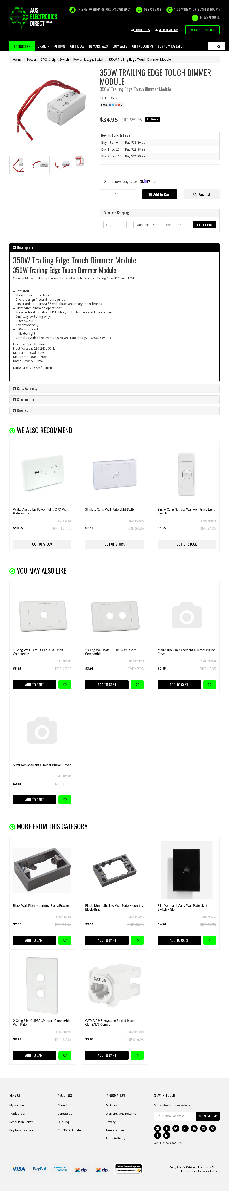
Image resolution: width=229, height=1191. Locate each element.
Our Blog (63, 1122)
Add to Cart (161, 194)
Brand (42, 45)
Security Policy (115, 1138)
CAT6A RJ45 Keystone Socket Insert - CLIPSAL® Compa (111, 1022)
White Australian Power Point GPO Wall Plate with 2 (40, 511)
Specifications (26, 399)
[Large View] (18, 165)
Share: (105, 105)
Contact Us (65, 1114)
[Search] (219, 46)
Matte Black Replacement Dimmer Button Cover (187, 652)
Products (21, 46)
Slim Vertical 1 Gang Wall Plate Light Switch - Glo (182, 907)
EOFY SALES (120, 45)
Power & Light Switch (88, 59)
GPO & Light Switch (54, 59)
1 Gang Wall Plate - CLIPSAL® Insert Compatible (38, 652)
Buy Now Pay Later (22, 1130)
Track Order (17, 1114)
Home (61, 45)
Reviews (22, 410)
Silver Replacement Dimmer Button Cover (42, 765)
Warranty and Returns (121, 1114)
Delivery (111, 1105)
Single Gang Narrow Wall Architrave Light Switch (186, 511)
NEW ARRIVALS (98, 45)
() (203, 30)
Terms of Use (115, 1130)
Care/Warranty (26, 388)
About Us (64, 1105)
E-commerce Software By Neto (200, 1171)
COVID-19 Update (69, 1130)
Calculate (206, 224)
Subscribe (206, 1116)
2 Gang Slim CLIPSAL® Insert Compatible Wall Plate (41, 1022)
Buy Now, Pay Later (171, 45)
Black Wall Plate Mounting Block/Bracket (41, 905)
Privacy (111, 1122)
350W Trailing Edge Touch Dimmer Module (139, 59)
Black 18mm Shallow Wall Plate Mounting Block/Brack (114, 907)
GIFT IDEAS (77, 45)
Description (24, 247)
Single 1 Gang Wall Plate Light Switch (110, 509)
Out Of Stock (42, 544)
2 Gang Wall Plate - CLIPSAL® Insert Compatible (110, 652)
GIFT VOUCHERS (142, 45)
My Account (17, 1105)
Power (31, 59)
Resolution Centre (21, 1122)
